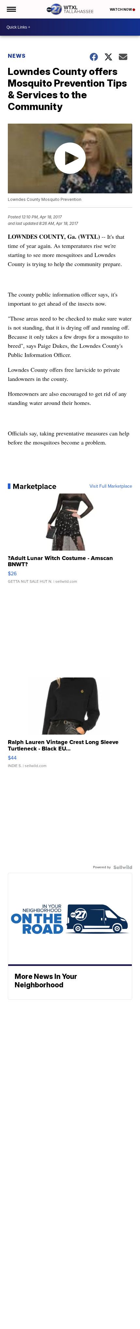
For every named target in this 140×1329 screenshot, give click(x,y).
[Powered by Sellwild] (122, 867)
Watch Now (121, 9)
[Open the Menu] (11, 9)
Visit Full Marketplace (111, 486)
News (17, 56)
